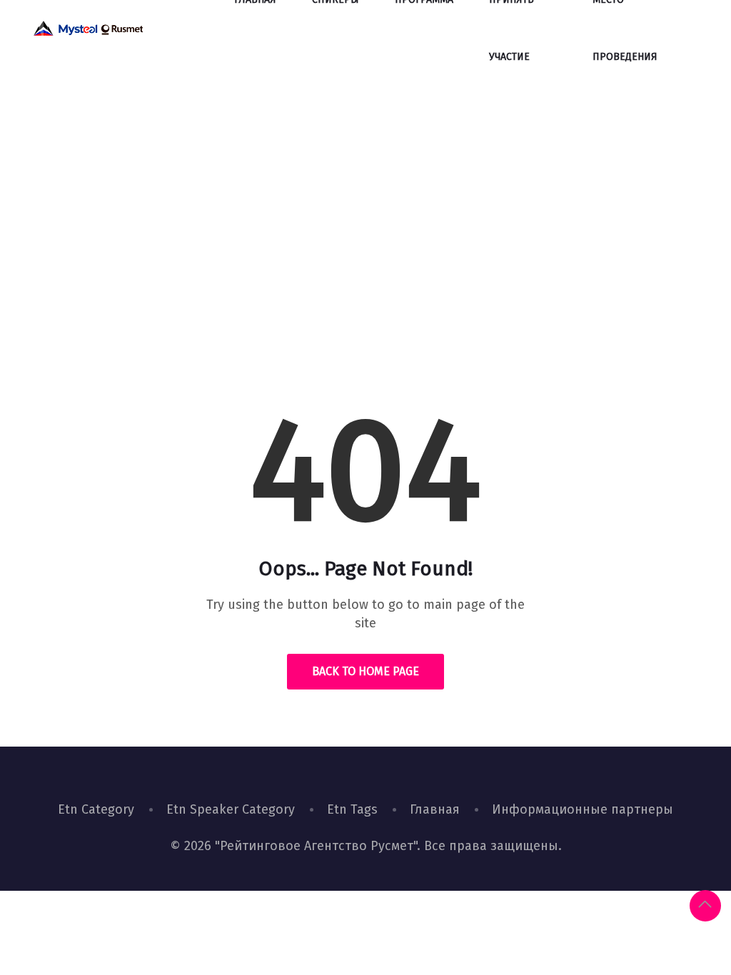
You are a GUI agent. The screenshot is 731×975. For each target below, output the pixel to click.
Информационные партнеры (582, 809)
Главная (435, 809)
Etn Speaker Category (230, 809)
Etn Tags (352, 809)
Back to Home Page (365, 671)
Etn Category (96, 809)
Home (316, 274)
